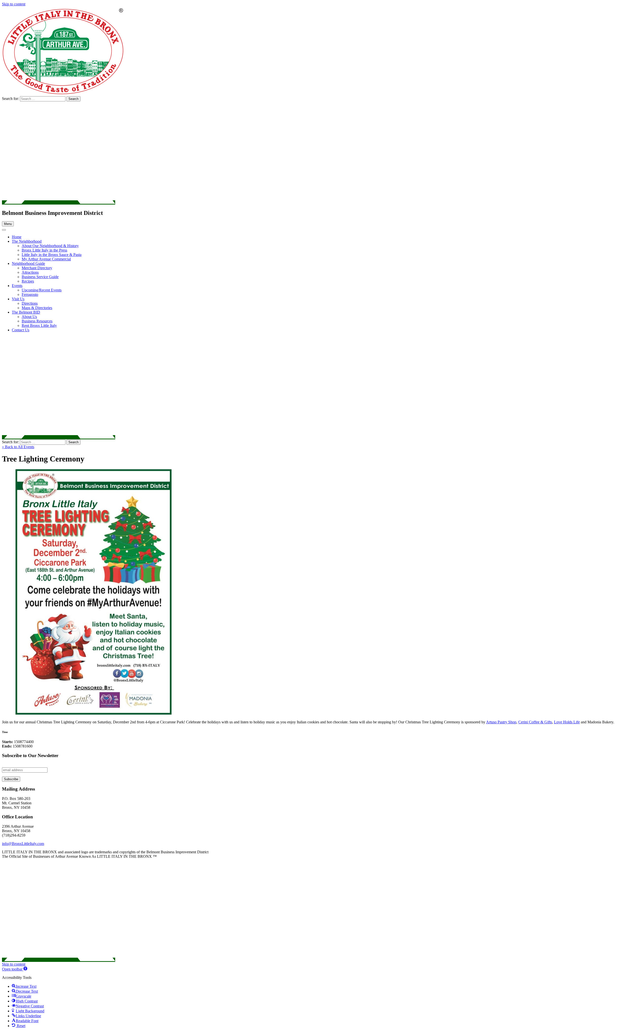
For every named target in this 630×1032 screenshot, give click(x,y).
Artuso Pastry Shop (501, 722)
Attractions (30, 272)
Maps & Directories (37, 308)
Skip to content (13, 4)
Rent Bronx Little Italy (39, 325)
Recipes (28, 281)
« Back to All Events (18, 447)
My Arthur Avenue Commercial (46, 259)
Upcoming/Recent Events (42, 290)
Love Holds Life (567, 722)
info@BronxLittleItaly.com (23, 843)
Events (17, 286)
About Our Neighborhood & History (50, 246)
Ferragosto (30, 294)
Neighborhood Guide (28, 263)
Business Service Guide (40, 277)
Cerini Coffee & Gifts (535, 722)
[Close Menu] (4, 230)
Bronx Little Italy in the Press (44, 250)
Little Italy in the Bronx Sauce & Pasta (51, 255)
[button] (14, 969)
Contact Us (20, 330)
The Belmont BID (26, 312)
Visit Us (18, 299)
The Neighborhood (27, 241)
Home (16, 237)
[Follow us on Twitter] (58, 202)
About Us (29, 317)
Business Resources (37, 321)
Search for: (11, 98)
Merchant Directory (37, 268)
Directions (30, 303)
